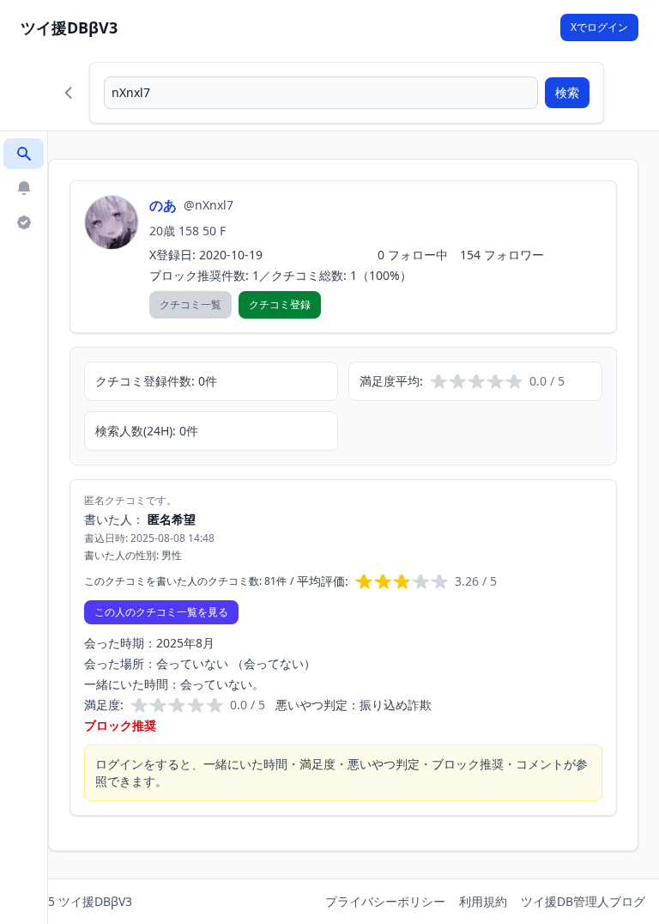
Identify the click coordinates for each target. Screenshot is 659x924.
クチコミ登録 (280, 304)
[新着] (23, 188)
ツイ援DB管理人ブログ (583, 901)
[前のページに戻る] (68, 92)
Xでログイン (599, 27)
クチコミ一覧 (190, 304)
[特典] (23, 222)
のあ (163, 205)
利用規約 (483, 901)
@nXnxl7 (208, 205)
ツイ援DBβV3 (69, 27)
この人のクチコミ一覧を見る (161, 612)
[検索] (23, 153)
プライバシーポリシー (385, 901)
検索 (567, 92)
